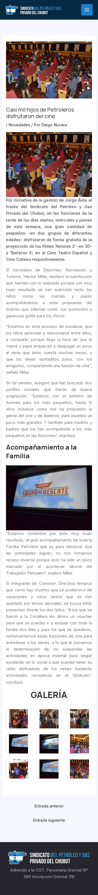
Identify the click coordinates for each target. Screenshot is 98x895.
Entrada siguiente (49, 820)
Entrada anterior (49, 806)
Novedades (19, 124)
